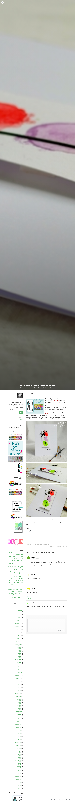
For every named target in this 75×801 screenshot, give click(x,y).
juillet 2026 (19, 611)
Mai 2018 (20, 751)
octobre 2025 (18, 625)
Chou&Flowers (19, 562)
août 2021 (19, 699)
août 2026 (20, 610)
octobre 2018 (18, 745)
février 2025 (19, 636)
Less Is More (17, 585)
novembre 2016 (18, 778)
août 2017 (19, 764)
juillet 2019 (19, 732)
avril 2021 (19, 705)
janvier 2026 (19, 620)
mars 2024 (19, 653)
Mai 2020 (19, 717)
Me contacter (20, 420)
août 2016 (19, 782)
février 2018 (19, 755)
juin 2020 (19, 715)
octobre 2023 (18, 660)
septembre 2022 (18, 680)
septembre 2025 (18, 626)
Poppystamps (17, 591)
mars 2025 (19, 635)
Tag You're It (18, 597)
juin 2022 (19, 684)
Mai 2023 (19, 668)
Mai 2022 (19, 686)
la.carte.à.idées (18, 582)
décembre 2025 (18, 622)
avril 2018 (19, 752)
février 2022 (19, 690)
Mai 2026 (19, 614)
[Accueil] (2, 2)
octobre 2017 (18, 761)
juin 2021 (19, 702)
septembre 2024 (18, 644)
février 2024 (19, 654)
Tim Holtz (21, 597)
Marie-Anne (33, 588)
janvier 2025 (19, 638)
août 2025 (19, 628)
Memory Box (18, 588)
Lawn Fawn (20, 584)
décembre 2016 (18, 776)
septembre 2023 (18, 662)
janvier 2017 (19, 775)
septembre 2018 (18, 746)
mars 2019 (19, 738)
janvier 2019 (19, 740)
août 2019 (19, 730)
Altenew (11, 554)
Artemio (14, 554)
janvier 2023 (19, 674)
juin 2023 (19, 666)
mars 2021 (19, 706)
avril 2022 (19, 687)
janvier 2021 (19, 709)
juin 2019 (19, 733)
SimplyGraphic (14, 593)
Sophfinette (33, 557)
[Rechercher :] (17, 603)
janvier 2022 (19, 691)
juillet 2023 (19, 665)
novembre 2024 (19, 641)
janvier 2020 (19, 723)
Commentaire (60, 630)
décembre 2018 (18, 742)
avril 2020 (19, 718)
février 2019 (19, 739)
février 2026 (19, 619)
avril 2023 (19, 669)
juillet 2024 (19, 647)
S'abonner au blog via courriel (16, 402)
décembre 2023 (18, 657)
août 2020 (19, 712)
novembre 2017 (18, 760)
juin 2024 (19, 648)
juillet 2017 (19, 766)
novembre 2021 (18, 694)
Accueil (21, 419)
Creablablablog (12, 566)
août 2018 (19, 748)
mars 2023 (19, 671)
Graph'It (17, 578)
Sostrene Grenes (16, 595)
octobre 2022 (18, 678)
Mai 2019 (19, 735)
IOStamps (21, 578)
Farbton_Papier (18, 570)
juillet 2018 (19, 749)
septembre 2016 (18, 781)
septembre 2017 (18, 763)
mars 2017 (19, 772)
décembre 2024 (18, 639)
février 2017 (19, 773)
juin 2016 (19, 785)
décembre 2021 (18, 693)
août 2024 (19, 645)
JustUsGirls (12, 580)
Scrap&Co (21, 591)
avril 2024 (19, 651)
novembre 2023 (18, 659)
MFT (22, 588)
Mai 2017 (19, 769)
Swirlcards (14, 597)
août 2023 (19, 663)
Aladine (21, 553)
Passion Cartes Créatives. (14, 589)
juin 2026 (19, 613)
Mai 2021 (19, 703)
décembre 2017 (18, 758)
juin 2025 (19, 631)
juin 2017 (19, 767)
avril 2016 (20, 788)
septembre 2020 (19, 711)
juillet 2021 (19, 700)
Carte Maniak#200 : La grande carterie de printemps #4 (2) (39, 544)
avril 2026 (19, 616)
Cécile (21, 387)
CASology (18, 560)
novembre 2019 (18, 726)
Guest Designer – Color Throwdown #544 (57, 546)
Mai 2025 (19, 632)
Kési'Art (18, 580)
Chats (21, 560)
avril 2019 (19, 736)
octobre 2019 (18, 727)
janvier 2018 (19, 757)
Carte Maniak (13, 556)
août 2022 (19, 681)
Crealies (18, 566)
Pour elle (40, 387)
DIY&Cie (21, 567)
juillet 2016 (19, 784)
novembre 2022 (18, 677)
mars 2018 (19, 754)
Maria (56, 402)
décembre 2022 (18, 675)
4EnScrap (12, 553)
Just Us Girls (57, 400)
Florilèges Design (15, 572)
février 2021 (19, 708)
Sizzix (21, 594)
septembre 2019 (18, 729)
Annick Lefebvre (34, 602)
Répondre (30, 570)
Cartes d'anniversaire (28, 387)
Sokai (11, 595)
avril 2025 (19, 634)
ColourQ (21, 564)
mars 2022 (19, 688)
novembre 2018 (18, 743)
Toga (22, 598)
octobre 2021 (18, 696)
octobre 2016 (18, 779)
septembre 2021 (18, 697)
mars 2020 (19, 720)
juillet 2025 (19, 629)
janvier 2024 (19, 656)
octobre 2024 (18, 642)
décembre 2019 (18, 724)
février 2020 (19, 721)
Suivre (21, 412)
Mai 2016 (19, 787)
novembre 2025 (18, 623)
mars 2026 (20, 617)
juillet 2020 (19, 714)
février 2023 (19, 672)
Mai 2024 (19, 650)
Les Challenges (35, 387)
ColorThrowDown (14, 564)
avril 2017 (19, 770)
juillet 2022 (19, 683)
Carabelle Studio (19, 554)
